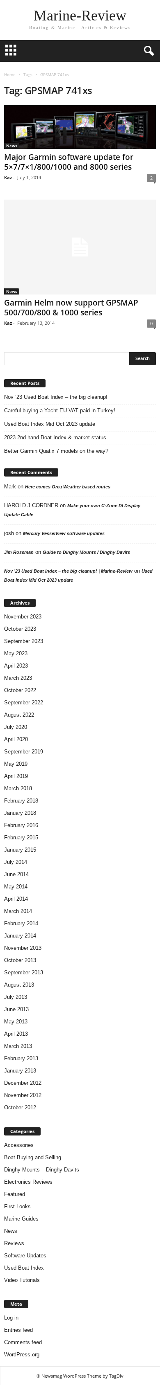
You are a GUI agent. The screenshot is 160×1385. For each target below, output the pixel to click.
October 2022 (20, 690)
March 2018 (18, 788)
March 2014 (18, 911)
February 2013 (21, 1058)
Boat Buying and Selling (32, 1157)
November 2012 (22, 1095)
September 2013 (23, 972)
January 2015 (20, 850)
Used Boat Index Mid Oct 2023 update (49, 424)
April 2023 (16, 666)
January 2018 (20, 813)
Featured (14, 1194)
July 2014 (15, 862)
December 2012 (22, 1083)
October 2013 (20, 960)
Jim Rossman (19, 552)
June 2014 (16, 874)
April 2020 (16, 739)
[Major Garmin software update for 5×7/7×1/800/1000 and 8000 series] (80, 127)
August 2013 (19, 985)
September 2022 (23, 702)
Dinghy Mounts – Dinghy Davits (41, 1170)
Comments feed (23, 1342)
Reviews (14, 1243)
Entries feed (18, 1330)
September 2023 (23, 641)
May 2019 (15, 764)
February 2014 (21, 923)
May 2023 (15, 653)
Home (10, 74)
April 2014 (16, 899)
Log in (11, 1318)
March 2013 (18, 1046)
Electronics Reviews (28, 1182)
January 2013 (20, 1071)
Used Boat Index (24, 1268)
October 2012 (20, 1107)
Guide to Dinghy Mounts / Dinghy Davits (86, 552)
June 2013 (16, 1009)
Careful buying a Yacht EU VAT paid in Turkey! (59, 410)
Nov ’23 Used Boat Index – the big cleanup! (55, 397)
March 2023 (18, 678)
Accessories (19, 1145)
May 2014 (15, 887)
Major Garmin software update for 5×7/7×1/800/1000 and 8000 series (68, 162)
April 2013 (16, 1034)
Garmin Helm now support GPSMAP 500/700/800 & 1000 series (71, 307)
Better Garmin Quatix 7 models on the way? (56, 451)
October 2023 (20, 629)
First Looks (17, 1206)
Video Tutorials (22, 1280)
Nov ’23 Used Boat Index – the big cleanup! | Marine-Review (68, 571)
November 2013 (22, 948)
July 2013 (15, 997)
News (11, 145)
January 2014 (20, 936)
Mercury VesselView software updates (64, 533)
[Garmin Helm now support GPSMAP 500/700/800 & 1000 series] (80, 247)
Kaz (8, 177)
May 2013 (15, 1022)
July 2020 (15, 727)
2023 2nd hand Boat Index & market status (55, 437)
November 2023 (22, 617)
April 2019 (16, 776)
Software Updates (25, 1255)
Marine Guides (21, 1219)
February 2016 (21, 825)
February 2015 (21, 837)
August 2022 (19, 715)
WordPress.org (21, 1354)
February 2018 (21, 801)
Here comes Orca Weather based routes (67, 486)
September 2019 (23, 752)
